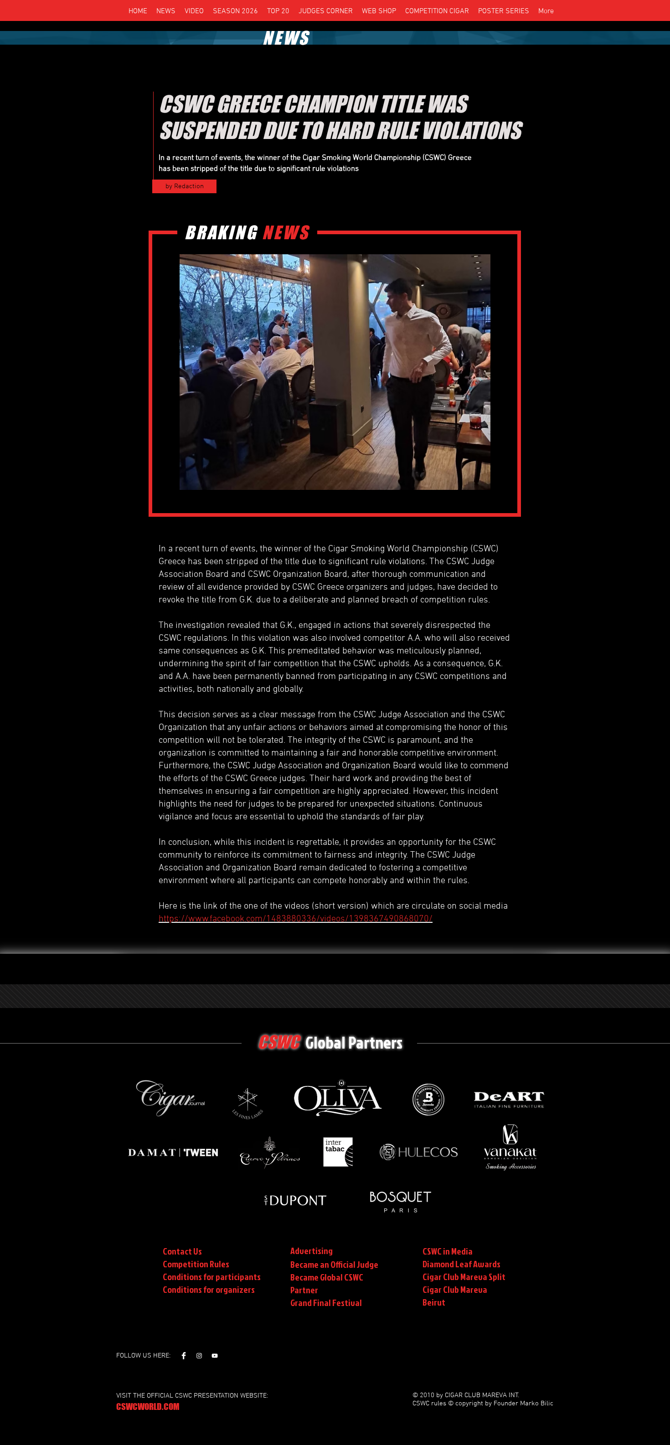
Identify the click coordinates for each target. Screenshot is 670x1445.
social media (483, 906)
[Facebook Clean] (183, 1355)
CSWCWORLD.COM (148, 1406)
